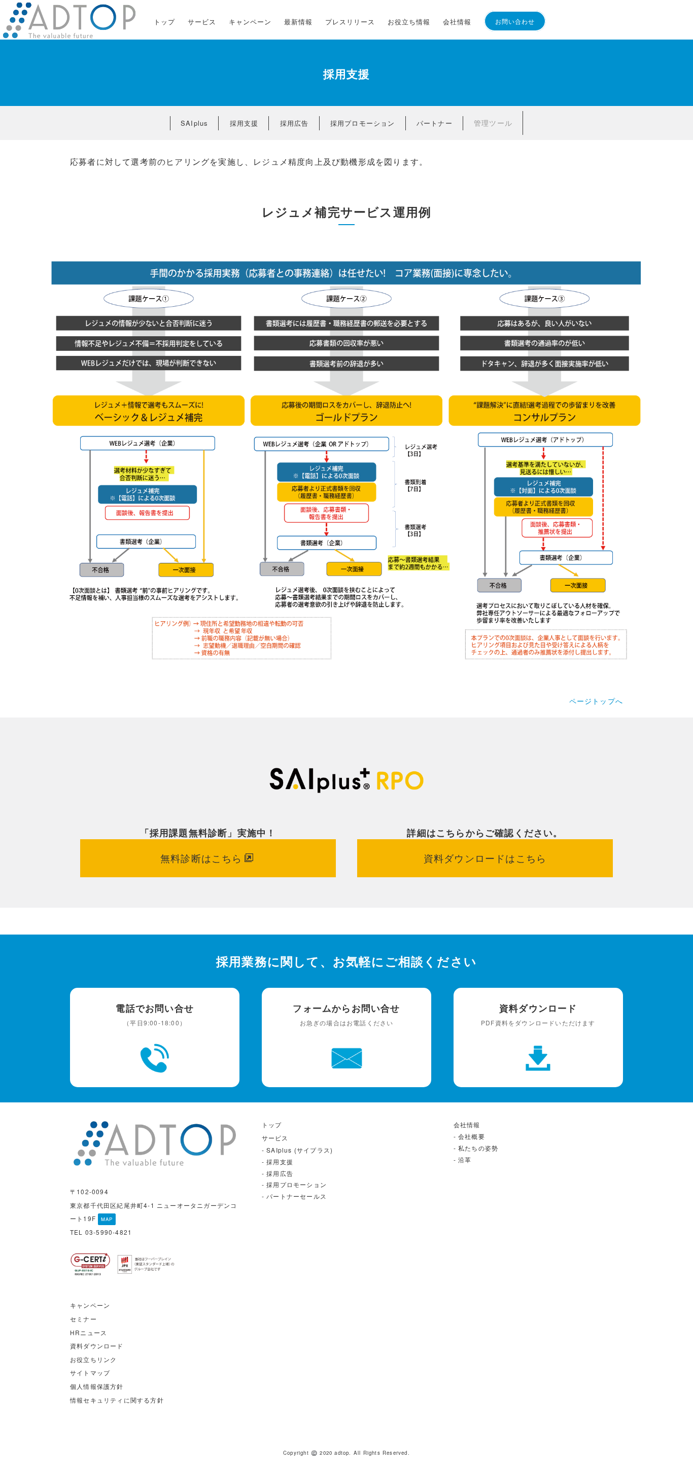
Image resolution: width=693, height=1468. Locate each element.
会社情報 (457, 21)
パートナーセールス (296, 1196)
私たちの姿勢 (478, 1147)
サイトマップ (90, 1372)
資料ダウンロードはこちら (485, 858)
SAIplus (194, 123)
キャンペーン (250, 21)
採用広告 (294, 123)
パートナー (435, 123)
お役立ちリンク (93, 1359)
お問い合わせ (515, 21)
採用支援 (244, 123)
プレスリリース (350, 21)
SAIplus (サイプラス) (299, 1149)
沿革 (464, 1159)
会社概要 (471, 1136)
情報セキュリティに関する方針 (117, 1399)
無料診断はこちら (201, 858)
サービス (202, 21)
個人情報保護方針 (97, 1386)
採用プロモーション (362, 123)
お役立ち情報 (409, 21)
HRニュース (88, 1332)
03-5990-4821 (108, 1232)
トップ (164, 21)
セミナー (83, 1318)
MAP (107, 1219)
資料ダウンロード (97, 1345)
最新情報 (298, 21)
